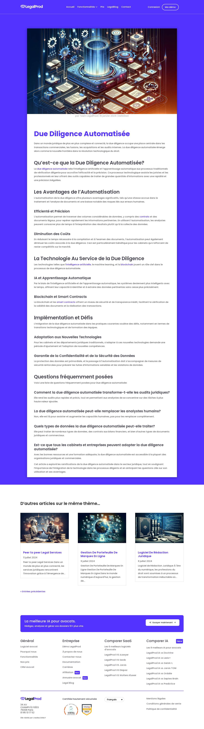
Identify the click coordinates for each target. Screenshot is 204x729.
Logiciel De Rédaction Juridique (153, 554)
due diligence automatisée (52, 168)
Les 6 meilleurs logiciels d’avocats (117, 648)
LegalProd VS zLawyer (116, 654)
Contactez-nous (71, 656)
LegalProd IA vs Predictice (160, 683)
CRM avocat (27, 667)
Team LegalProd (89, 115)
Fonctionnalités (86, 7)
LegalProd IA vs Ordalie (159, 673)
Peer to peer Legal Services (42, 552)
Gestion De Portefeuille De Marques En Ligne (99, 554)
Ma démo (170, 7)
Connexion (154, 7)
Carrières (67, 667)
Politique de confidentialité (161, 709)
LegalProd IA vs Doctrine (159, 652)
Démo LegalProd (71, 646)
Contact (126, 7)
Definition (123, 115)
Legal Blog (68, 682)
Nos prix (24, 662)
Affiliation (67, 672)
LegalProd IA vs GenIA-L (159, 663)
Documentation (71, 662)
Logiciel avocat (29, 646)
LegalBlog (112, 7)
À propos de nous (72, 651)
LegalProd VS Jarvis (115, 665)
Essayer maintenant (163, 622)
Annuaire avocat (71, 677)
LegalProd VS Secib (115, 659)
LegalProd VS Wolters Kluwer (120, 675)
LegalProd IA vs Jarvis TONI (161, 668)
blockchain (127, 264)
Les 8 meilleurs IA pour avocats (163, 647)
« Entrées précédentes (32, 591)
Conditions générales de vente (163, 703)
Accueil (70, 7)
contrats (144, 216)
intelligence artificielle (78, 264)
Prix (102, 7)
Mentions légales (156, 698)
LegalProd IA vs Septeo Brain (162, 678)
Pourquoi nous (28, 651)
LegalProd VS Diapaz (115, 670)
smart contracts (66, 302)
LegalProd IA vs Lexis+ (158, 658)
